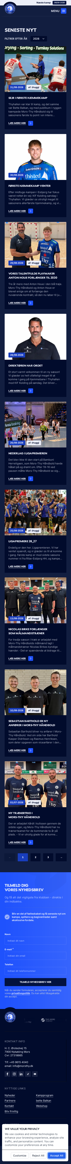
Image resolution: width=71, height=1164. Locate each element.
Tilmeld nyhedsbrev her (35, 982)
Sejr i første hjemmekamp (27, 98)
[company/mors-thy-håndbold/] (21, 1074)
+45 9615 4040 (18, 1062)
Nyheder (10, 1095)
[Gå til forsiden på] (10, 8)
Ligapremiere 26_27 (22, 541)
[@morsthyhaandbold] (28, 1074)
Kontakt (9, 1105)
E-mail (9, 949)
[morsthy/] (14, 1074)
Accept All (56, 1155)
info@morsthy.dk (23, 1066)
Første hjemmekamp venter (29, 185)
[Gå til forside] (10, 1017)
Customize (19, 1155)
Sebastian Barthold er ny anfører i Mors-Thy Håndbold (31, 723)
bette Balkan (43, 1100)
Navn (8, 934)
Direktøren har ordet (25, 365)
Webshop (41, 1105)
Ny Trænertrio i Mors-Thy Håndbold (24, 815)
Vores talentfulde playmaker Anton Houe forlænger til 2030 (32, 275)
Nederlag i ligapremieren (27, 453)
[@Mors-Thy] (35, 1074)
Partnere (10, 1100)
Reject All (38, 1155)
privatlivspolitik (21, 993)
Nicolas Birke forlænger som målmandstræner (27, 631)
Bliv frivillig (11, 1111)
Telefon (9, 964)
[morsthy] (7, 1074)
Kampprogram (44, 1095)
